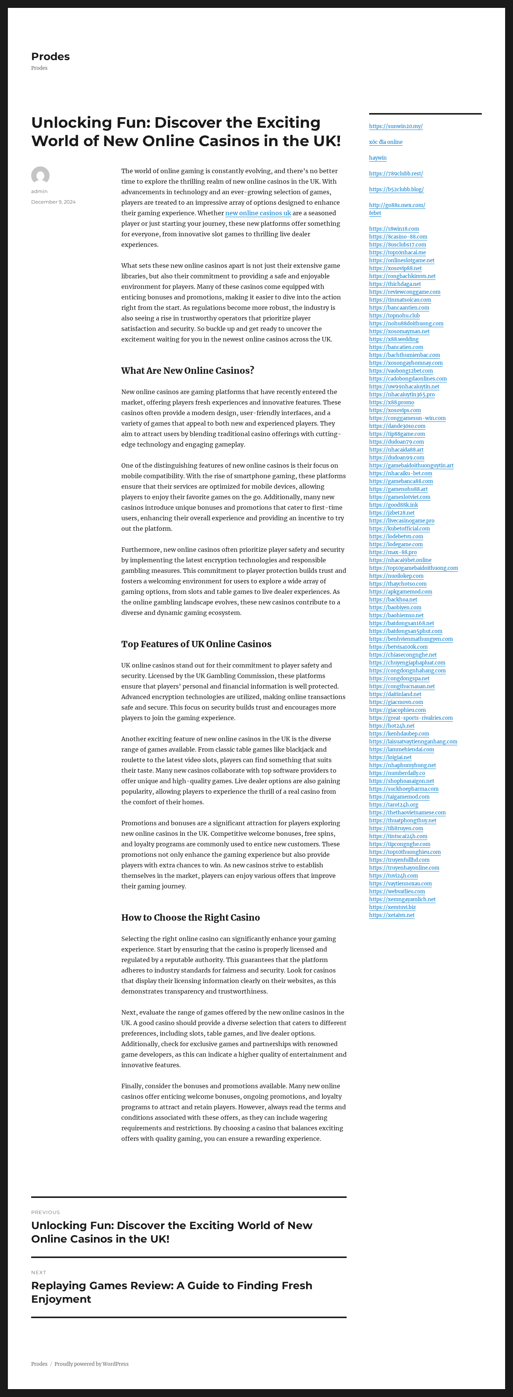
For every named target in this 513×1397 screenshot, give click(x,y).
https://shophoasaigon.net (401, 781)
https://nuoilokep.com (396, 576)
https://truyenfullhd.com (399, 860)
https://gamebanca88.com (401, 481)
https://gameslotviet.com (399, 497)
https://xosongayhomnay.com (406, 363)
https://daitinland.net (395, 694)
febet (375, 213)
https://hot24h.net (392, 726)
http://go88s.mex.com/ (397, 205)
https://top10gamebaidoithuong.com (413, 568)
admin (39, 191)
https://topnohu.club (394, 316)
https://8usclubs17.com (397, 245)
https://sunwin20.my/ (396, 126)
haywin (378, 158)
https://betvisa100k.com (398, 647)
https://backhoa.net (393, 600)
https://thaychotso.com (398, 584)
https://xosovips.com (395, 410)
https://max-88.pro (393, 552)
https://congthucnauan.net (402, 686)
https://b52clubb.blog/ (396, 189)
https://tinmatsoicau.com (400, 300)
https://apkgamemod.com (400, 592)
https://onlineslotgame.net (402, 260)
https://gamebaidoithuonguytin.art (411, 465)
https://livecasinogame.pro (402, 521)
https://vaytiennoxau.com (400, 883)
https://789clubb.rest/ (396, 174)
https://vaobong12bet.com (401, 371)
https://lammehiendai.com (401, 749)
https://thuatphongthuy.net (402, 820)
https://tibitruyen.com (396, 828)
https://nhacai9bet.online (400, 560)
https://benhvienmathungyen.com (411, 639)
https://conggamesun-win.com (407, 418)
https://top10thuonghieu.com (405, 852)
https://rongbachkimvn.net (402, 276)
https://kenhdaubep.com (399, 734)
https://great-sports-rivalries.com (411, 718)
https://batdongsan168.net (401, 623)
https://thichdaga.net (395, 284)
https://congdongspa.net (399, 678)
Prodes (50, 56)
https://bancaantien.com (399, 308)
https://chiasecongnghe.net (403, 655)
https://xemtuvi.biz (392, 907)
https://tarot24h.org (393, 805)
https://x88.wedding (394, 339)
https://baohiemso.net (396, 615)
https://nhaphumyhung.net (402, 765)
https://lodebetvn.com (396, 536)
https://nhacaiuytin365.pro (402, 394)
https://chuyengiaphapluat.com (407, 663)
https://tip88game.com (397, 434)
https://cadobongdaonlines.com (408, 379)
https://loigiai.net (390, 757)
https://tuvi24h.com (393, 876)
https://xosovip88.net (395, 268)
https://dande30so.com (397, 426)
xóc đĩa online (386, 142)
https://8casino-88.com (398, 237)
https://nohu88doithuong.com (406, 323)
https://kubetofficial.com (399, 529)
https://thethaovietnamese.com (407, 813)
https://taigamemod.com (399, 797)
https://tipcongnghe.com (399, 844)
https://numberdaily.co (397, 773)
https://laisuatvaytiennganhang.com (413, 742)
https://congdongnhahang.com (407, 671)
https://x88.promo (391, 402)
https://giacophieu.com (397, 710)
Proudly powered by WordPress (91, 1364)
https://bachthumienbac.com (404, 355)
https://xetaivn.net (392, 915)
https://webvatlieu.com (397, 891)
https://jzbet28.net (392, 513)
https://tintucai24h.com (398, 836)
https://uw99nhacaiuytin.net (404, 387)
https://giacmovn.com (396, 702)
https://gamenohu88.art (398, 489)
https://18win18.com (394, 229)
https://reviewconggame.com (405, 292)
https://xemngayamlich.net (402, 899)
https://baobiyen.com (395, 607)
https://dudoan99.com (396, 458)
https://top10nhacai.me (397, 252)
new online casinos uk (258, 213)
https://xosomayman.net (399, 331)
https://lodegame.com (396, 544)
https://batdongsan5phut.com (405, 631)
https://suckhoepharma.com (404, 789)
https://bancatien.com (396, 347)
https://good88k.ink (393, 505)
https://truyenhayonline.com (404, 868)
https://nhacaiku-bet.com (400, 473)
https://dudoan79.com (396, 442)
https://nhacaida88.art (396, 450)
